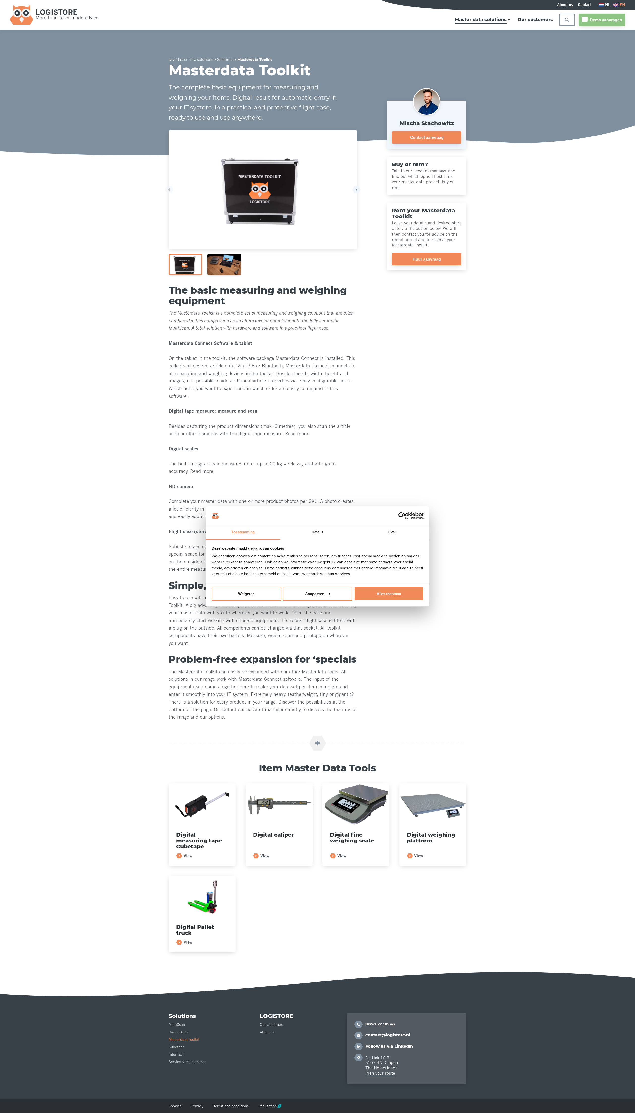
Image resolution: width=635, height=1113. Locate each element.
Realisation (267, 1106)
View (188, 856)
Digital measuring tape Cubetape (199, 840)
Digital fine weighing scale (352, 837)
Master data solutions (194, 59)
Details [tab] (318, 532)
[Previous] (169, 189)
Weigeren (246, 594)
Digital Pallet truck (195, 930)
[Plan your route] (358, 1057)
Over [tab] (392, 532)
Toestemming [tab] (243, 532)
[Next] (356, 189)
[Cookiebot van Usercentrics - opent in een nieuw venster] (402, 515)
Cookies (175, 1106)
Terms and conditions (231, 1106)
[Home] (170, 60)
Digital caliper (273, 834)
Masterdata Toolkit (254, 59)
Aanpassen (314, 594)
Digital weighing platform (431, 837)
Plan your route (380, 1073)
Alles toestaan (389, 594)
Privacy (197, 1106)
